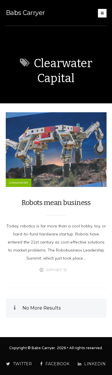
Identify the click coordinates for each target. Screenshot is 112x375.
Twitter (22, 363)
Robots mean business (56, 203)
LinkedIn (95, 363)
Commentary (18, 182)
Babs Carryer (25, 13)
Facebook (57, 363)
